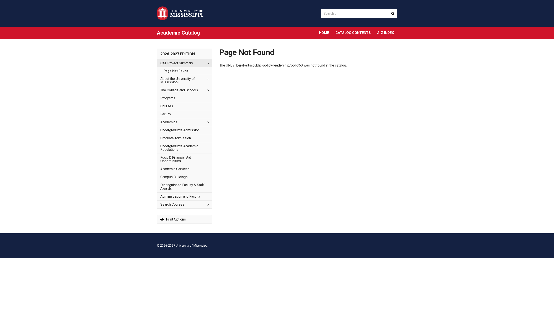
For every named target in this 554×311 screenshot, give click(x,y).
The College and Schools (179, 90)
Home (324, 33)
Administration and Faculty (180, 196)
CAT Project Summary (176, 63)
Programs (167, 98)
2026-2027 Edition (177, 54)
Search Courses (172, 204)
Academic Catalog (178, 33)
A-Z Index (385, 33)
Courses (166, 106)
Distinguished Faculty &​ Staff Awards (182, 186)
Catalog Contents (353, 33)
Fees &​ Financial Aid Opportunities (175, 159)
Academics (168, 122)
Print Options (175, 219)
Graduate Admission (175, 138)
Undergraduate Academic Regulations (179, 148)
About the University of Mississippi (177, 80)
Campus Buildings (174, 177)
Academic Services (175, 169)
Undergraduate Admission (180, 130)
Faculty (165, 114)
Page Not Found (176, 71)
